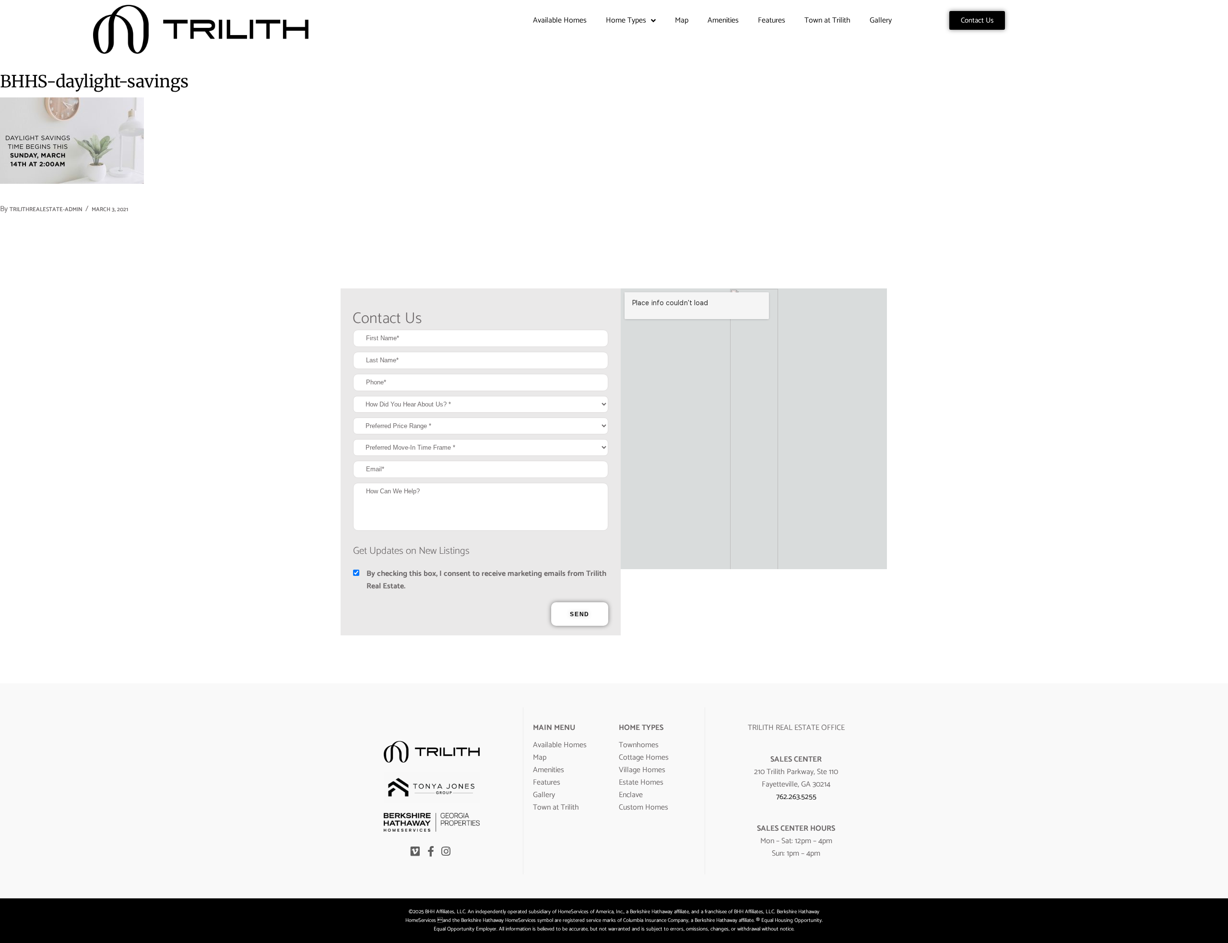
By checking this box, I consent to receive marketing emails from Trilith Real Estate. (486, 580)
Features (771, 20)
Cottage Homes (644, 757)
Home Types (626, 20)
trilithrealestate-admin (46, 209)
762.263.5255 (796, 796)
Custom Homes (643, 807)
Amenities (723, 20)
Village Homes (642, 770)
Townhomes (639, 745)
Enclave (631, 794)
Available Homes (560, 20)
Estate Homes (641, 782)
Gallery (881, 20)
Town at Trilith (827, 20)
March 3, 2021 (110, 209)
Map (681, 20)
